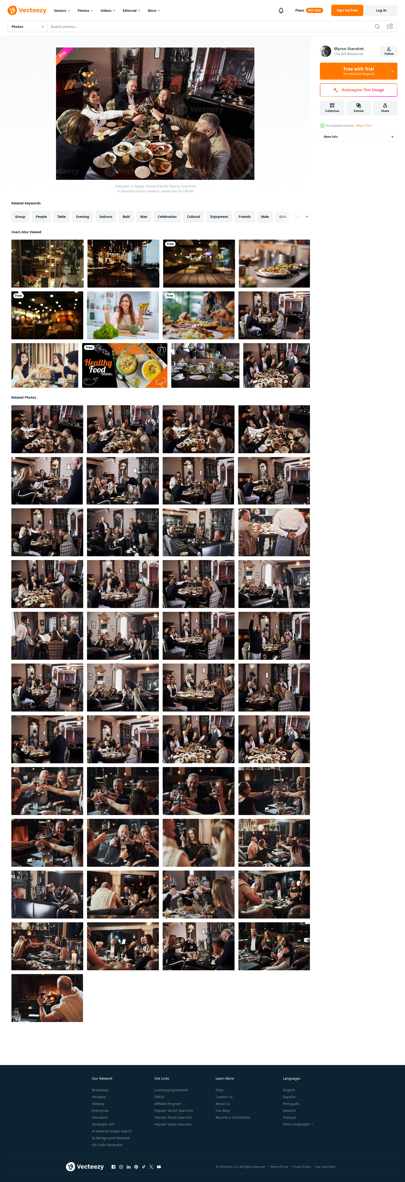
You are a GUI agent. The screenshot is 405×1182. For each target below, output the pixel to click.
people (41, 216)
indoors (106, 216)
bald (126, 216)
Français (289, 1117)
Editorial (129, 10)
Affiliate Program (167, 1103)
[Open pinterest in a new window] (136, 1167)
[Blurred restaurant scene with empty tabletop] (199, 264)
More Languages (296, 1124)
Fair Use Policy (325, 1167)
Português (291, 1103)
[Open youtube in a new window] (159, 1167)
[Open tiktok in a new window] (144, 1167)
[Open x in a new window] (151, 1167)
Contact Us (224, 1097)
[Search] (377, 26)
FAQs (220, 1090)
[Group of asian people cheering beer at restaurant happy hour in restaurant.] (44, 365)
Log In (381, 10)
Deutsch (289, 1110)
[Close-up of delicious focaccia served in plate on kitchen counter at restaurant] (274, 264)
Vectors (60, 10)
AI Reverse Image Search (112, 1131)
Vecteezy (99, 1097)
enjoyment (219, 216)
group (20, 216)
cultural (193, 216)
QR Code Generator (107, 1145)
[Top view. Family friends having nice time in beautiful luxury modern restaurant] (274, 429)
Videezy (98, 1103)
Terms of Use (279, 1167)
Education (100, 1117)
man (143, 216)
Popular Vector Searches (173, 1110)
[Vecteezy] (27, 10)
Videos (105, 10)
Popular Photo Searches (173, 1117)
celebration (167, 216)
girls (283, 216)
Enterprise (100, 1110)
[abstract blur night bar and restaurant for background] (123, 264)
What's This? (364, 126)
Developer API (103, 1124)
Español (289, 1097)
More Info (331, 137)
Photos (83, 10)
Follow (389, 54)
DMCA (159, 1097)
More (152, 10)
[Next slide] (302, 216)
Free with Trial (358, 71)
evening (82, 216)
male (265, 216)
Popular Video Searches (173, 1124)
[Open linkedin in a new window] (129, 1167)
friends (245, 216)
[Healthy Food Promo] (124, 365)
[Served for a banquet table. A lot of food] (205, 365)
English (289, 1090)
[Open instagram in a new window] (121, 1167)
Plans (299, 10)
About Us (223, 1103)
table (61, 216)
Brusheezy (100, 1090)
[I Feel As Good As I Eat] (123, 315)
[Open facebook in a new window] (113, 1167)
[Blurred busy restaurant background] (47, 315)
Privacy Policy (301, 1167)
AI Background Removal (111, 1138)
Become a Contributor (233, 1117)
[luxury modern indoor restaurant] (47, 264)
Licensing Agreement (171, 1090)
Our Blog (223, 1110)
